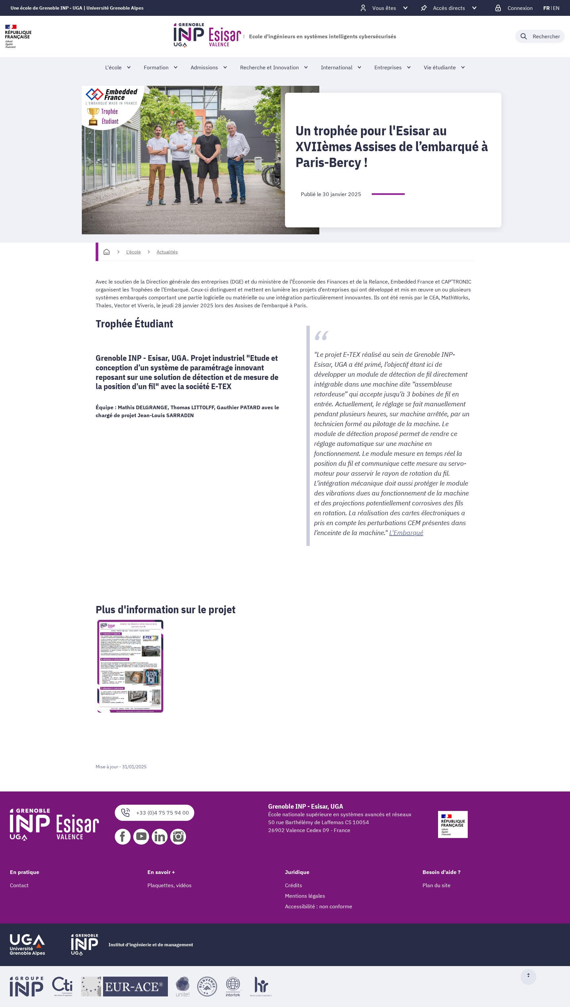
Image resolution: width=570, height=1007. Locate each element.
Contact (19, 885)
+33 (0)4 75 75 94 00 (162, 812)
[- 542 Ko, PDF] (285, 666)
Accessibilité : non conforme (318, 906)
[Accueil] (107, 252)
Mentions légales (305, 895)
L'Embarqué (406, 532)
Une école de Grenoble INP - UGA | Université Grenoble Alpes (77, 8)
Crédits (293, 885)
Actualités (167, 252)
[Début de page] (531, 977)
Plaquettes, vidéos (169, 885)
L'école (133, 252)
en (556, 8)
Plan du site (437, 885)
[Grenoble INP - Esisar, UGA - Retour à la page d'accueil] (207, 36)
